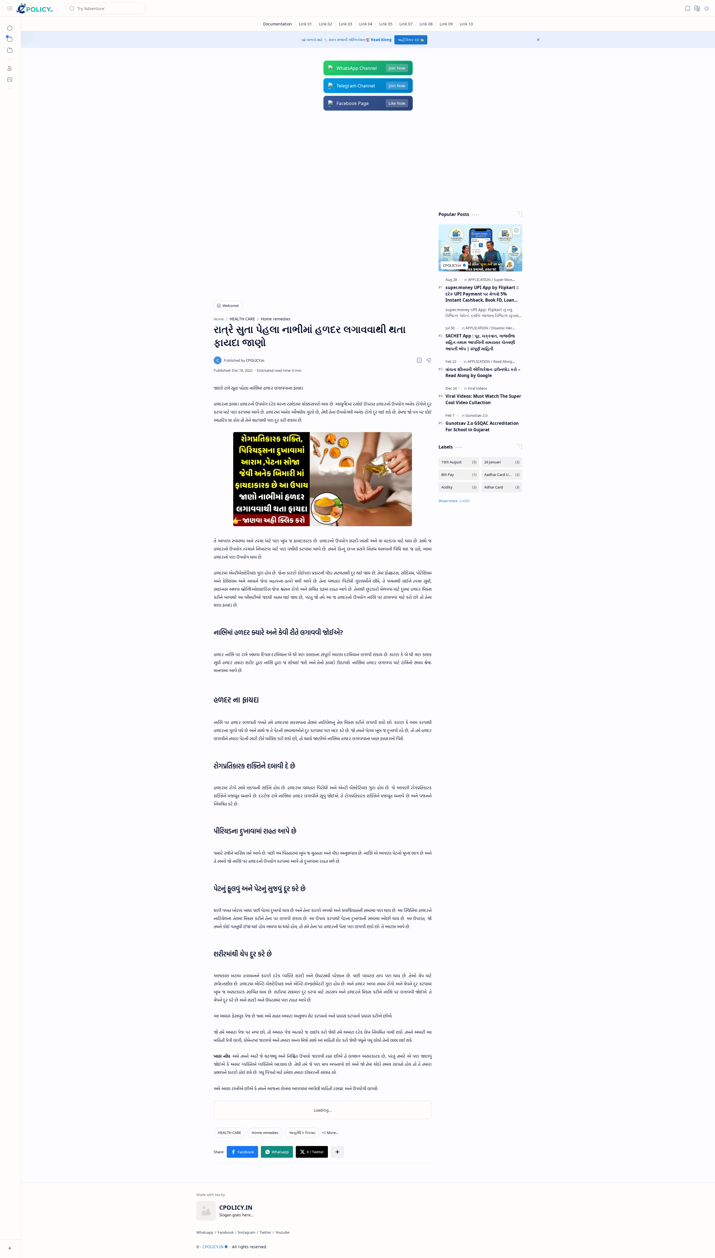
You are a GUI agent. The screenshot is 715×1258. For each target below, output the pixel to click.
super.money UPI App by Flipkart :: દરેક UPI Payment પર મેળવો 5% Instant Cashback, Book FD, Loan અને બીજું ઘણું (482, 294)
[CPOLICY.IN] (34, 8)
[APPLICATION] (480, 279)
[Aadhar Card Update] (502, 475)
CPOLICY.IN (212, 1246)
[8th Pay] (458, 475)
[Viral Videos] (477, 388)
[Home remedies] (264, 1133)
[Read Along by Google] (511, 361)
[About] (9, 68)
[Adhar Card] (502, 487)
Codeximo (530, 1246)
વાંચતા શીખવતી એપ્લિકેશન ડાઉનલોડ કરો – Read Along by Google (482, 372)
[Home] (9, 28)
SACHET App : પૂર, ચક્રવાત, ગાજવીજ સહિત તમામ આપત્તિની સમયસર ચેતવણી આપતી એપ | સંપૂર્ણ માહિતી (480, 342)
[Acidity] (458, 487)
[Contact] (9, 79)
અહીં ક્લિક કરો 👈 (411, 39)
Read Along (381, 39)
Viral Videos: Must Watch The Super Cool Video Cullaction (483, 399)
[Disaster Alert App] (506, 327)
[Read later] (419, 360)
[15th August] (458, 462)
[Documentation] (277, 24)
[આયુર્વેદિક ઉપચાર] (302, 1133)
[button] (10, 8)
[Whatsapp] (204, 1232)
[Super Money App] (509, 279)
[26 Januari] (502, 462)
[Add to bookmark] (516, 230)
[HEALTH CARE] (229, 1133)
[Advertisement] (364, 161)
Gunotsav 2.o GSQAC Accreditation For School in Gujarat (482, 426)
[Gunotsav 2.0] (476, 415)
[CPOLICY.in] (244, 360)
